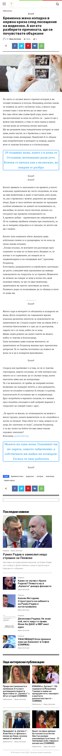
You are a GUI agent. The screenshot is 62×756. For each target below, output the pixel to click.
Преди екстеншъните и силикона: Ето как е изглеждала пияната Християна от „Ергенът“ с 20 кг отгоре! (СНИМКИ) (16, 691)
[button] (57, 4)
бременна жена (17, 476)
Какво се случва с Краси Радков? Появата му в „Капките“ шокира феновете (34, 583)
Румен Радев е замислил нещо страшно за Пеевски (25, 556)
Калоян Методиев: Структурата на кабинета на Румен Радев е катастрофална (33, 602)
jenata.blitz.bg (21, 435)
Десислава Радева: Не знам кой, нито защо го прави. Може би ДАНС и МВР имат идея (34, 622)
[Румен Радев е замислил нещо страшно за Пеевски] (27, 531)
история (40, 476)
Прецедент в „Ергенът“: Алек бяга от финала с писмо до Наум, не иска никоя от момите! (15, 735)
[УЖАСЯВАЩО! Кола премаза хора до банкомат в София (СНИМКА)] (9, 641)
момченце (50, 476)
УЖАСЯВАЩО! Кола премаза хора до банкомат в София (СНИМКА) (34, 642)
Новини (6, 551)
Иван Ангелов (15, 39)
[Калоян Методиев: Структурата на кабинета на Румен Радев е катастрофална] (9, 600)
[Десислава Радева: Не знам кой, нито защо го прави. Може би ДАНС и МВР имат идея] (9, 621)
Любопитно (7, 11)
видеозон (30, 476)
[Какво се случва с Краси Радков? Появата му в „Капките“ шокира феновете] (9, 583)
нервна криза (9, 480)
